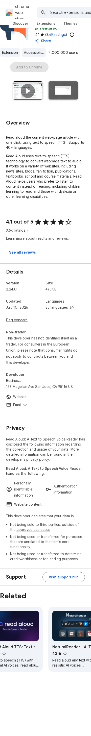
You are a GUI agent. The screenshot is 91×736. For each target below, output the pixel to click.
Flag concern (17, 320)
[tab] (20, 23)
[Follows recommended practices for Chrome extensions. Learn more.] (36, 28)
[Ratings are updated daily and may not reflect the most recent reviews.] (72, 35)
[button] (27, 90)
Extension (10, 52)
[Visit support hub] (63, 577)
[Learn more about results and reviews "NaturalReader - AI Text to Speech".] (65, 653)
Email (17, 405)
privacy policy (37, 459)
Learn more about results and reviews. (37, 238)
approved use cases (33, 529)
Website (20, 397)
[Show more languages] (72, 308)
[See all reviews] (22, 252)
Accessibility (34, 52)
